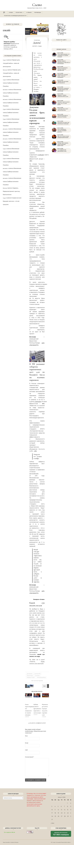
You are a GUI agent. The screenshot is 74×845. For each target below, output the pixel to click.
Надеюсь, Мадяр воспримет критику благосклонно (11, 191)
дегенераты (29, 673)
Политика (19, 12)
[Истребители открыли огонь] (28, 686)
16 (70, 809)
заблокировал (61, 834)
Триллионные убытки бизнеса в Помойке (63, 116)
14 (64, 809)
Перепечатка (30, 675)
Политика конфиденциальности (15, 15)
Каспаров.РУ (37, 673)
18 (55, 813)
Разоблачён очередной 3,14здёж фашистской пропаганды (63, 89)
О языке (29, 12)
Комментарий (29, 757)
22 (68, 813)
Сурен (40, 46)
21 (64, 813)
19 (58, 813)
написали (38, 401)
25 (55, 816)
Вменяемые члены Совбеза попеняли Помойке (11, 83)
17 (52, 813)
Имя (26, 736)
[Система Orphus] (6, 38)
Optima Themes (14, 842)
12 (58, 809)
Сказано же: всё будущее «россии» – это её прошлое (12, 201)
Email (26, 743)
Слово (37, 4)
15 (67, 809)
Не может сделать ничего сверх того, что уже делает (64, 103)
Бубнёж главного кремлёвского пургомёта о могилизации (37, 709)
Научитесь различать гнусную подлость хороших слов (62, 69)
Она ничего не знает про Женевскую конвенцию (63, 123)
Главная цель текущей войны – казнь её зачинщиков (11, 63)
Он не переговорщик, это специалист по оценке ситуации (63, 55)
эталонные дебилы (41, 677)
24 (52, 816)
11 (55, 809)
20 (61, 813)
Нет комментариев (37, 680)
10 (52, 809)
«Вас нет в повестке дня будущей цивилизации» (63, 137)
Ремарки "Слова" (31, 677)
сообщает (41, 155)
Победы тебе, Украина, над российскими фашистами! (63, 144)
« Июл (52, 823)
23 (71, 813)
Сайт (26, 750)
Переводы (37, 12)
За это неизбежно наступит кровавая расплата (62, 130)
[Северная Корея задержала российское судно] (45, 686)
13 (61, 809)
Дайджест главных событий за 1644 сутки (63, 96)
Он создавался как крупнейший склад (62, 150)
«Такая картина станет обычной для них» (63, 109)
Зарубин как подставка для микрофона (63, 82)
